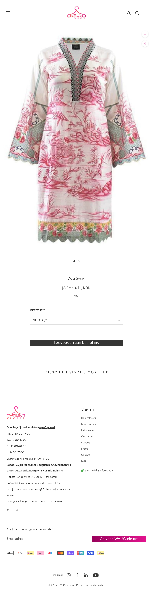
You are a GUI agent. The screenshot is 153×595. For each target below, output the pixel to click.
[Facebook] (8, 509)
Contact (85, 455)
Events (84, 448)
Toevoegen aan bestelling (76, 342)
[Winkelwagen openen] (145, 13)
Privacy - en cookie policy (90, 585)
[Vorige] (67, 261)
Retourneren (87, 430)
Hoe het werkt (88, 418)
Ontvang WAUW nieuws (119, 538)
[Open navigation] (8, 12)
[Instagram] (16, 509)
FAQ (83, 461)
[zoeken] (137, 13)
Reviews (85, 442)
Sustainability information (98, 470)
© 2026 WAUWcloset (61, 585)
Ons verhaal (87, 436)
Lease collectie (89, 424)
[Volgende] (86, 261)
